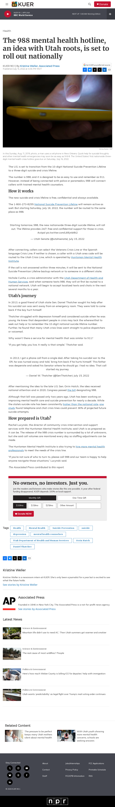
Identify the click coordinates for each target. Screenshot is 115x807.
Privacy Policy (71, 770)
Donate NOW (24, 513)
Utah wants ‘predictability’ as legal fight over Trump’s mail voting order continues (64, 694)
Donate (103, 4)
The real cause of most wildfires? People (43, 653)
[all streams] (111, 14)
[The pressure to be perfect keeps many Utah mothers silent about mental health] (14, 736)
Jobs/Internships (72, 763)
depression (19, 534)
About (45, 763)
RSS (91, 776)
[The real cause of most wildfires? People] (12, 654)
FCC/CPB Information (74, 776)
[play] (7, 14)
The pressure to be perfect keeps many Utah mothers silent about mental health (38, 734)
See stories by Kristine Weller (20, 584)
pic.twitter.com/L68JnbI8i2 (62, 232)
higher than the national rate (80, 404)
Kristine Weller (29, 66)
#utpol (41, 232)
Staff (44, 776)
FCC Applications (96, 763)
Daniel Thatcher (22, 546)
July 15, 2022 (76, 238)
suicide (86, 528)
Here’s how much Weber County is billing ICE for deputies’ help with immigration (63, 673)
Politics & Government (34, 669)
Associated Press (49, 66)
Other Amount (67, 505)
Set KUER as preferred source (98, 65)
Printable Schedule (97, 770)
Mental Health (37, 528)
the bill (71, 390)
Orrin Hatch (83, 540)
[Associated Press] (9, 601)
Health (7, 30)
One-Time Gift (79, 497)
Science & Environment (34, 628)
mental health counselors (48, 534)
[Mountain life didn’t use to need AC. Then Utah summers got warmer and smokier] (12, 633)
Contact (46, 770)
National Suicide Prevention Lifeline (56, 204)
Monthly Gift (35, 497)
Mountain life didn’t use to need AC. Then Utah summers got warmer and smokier (64, 632)
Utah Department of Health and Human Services (41, 540)
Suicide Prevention (63, 528)
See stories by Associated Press (37, 609)
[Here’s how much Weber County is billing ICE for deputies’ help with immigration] (12, 674)
